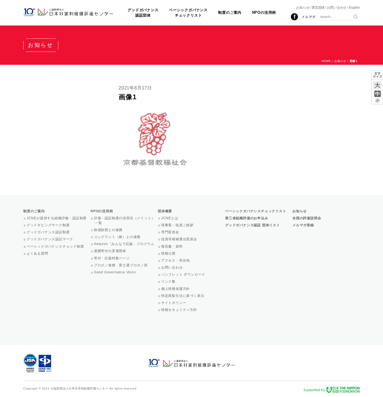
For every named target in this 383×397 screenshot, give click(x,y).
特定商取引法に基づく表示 (183, 296)
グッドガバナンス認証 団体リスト (252, 225)
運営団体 (318, 8)
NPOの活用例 (264, 12)
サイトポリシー (174, 303)
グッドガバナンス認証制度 (48, 232)
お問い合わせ (337, 8)
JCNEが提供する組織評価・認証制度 (57, 218)
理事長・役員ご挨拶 (177, 225)
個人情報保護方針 (176, 289)
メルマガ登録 (303, 225)
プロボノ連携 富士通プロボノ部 (121, 265)
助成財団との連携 (109, 230)
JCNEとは (170, 218)
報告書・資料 (172, 246)
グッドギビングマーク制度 (48, 225)
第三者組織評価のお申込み (246, 218)
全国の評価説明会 (306, 218)
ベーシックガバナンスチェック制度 (55, 246)
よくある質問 (37, 253)
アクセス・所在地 (176, 260)
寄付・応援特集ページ (112, 258)
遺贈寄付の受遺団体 (110, 251)
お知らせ (302, 8)
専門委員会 (170, 232)
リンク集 (169, 281)
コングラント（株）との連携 (117, 237)
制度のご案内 (229, 12)
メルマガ (308, 17)
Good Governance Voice (115, 272)
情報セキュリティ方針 (179, 310)
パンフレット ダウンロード (183, 274)
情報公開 (169, 253)
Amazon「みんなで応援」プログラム (124, 244)
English (354, 8)
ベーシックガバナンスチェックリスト (188, 12)
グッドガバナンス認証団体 (143, 12)
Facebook (294, 16)
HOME (326, 61)
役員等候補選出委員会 (179, 239)
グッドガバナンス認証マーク (50, 239)
